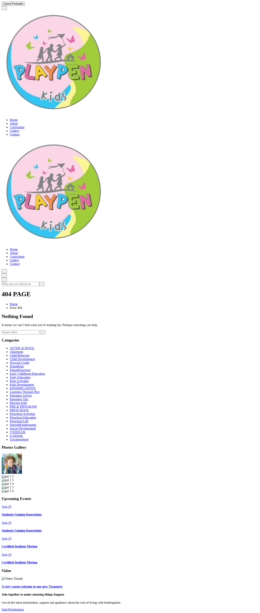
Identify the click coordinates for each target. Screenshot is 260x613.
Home (14, 120)
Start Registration (13, 609)
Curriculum (17, 127)
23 (6, 538)
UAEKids (16, 435)
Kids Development (22, 384)
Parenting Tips (19, 399)
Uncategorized (19, 439)
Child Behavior (19, 355)
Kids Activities (19, 381)
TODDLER (17, 432)
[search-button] (41, 284)
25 (6, 506)
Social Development (23, 428)
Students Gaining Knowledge (22, 514)
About (14, 123)
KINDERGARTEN (23, 388)
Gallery (14, 131)
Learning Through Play (25, 392)
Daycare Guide (19, 362)
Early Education (20, 377)
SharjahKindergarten (23, 425)
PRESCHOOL (19, 410)
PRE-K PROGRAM (23, 406)
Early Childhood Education (27, 373)
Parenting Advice (21, 395)
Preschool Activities (22, 414)
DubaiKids (17, 366)
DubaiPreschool (20, 370)
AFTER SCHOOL (22, 348)
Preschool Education (23, 417)
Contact (15, 134)
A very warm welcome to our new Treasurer (32, 586)
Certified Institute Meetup (19, 546)
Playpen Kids (18, 403)
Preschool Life (19, 421)
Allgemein (16, 351)
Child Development (22, 359)
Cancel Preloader (13, 3)
